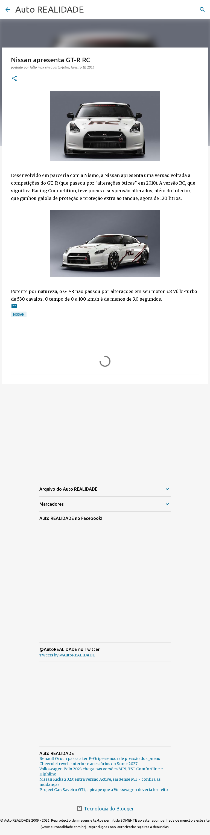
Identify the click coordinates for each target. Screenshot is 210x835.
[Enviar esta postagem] (14, 308)
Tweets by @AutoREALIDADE (67, 655)
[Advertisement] (105, 430)
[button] (14, 78)
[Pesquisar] (202, 9)
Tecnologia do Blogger (108, 808)
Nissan (18, 314)
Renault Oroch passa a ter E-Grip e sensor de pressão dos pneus (99, 758)
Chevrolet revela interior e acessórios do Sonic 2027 (88, 763)
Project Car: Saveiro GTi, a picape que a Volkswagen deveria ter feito (103, 789)
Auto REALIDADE (49, 9)
